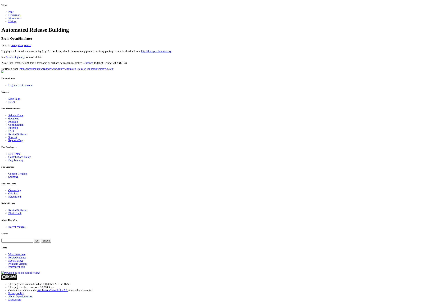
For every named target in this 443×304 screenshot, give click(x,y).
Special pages (15, 260)
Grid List (13, 193)
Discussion (14, 15)
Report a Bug (15, 140)
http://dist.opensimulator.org (156, 51)
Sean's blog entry (15, 57)
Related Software (17, 134)
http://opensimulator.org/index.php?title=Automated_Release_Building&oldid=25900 (66, 68)
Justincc (88, 62)
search (27, 45)
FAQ (11, 130)
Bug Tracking (15, 160)
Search (4, 233)
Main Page (14, 98)
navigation (17, 45)
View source (15, 18)
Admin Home (15, 115)
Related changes (17, 257)
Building (13, 127)
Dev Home (14, 153)
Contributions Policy (19, 156)
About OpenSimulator (20, 296)
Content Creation (17, 173)
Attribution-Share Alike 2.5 (52, 290)
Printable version (17, 263)
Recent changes (16, 226)
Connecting (14, 190)
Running (13, 121)
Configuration (16, 124)
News (11, 101)
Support (12, 137)
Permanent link (16, 266)
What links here (16, 254)
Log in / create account (20, 85)
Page (11, 11)
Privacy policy (16, 293)
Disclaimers (14, 299)
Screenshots (14, 196)
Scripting (13, 176)
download (13, 118)
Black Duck (14, 213)
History (12, 21)
